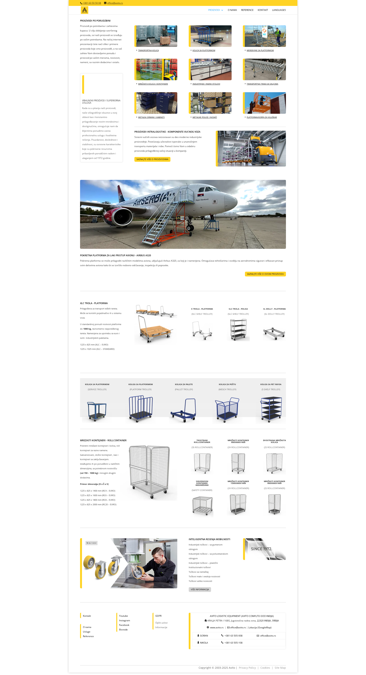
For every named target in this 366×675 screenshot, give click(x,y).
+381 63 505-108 (233, 642)
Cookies (265, 667)
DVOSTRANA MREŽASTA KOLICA (274, 441)
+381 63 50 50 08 (92, 3)
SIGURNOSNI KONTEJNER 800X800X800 (202, 483)
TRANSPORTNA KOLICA (148, 50)
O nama (232, 10)
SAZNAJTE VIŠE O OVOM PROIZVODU (265, 273)
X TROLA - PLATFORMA (202, 308)
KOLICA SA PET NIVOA (270, 384)
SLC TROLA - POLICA (238, 308)
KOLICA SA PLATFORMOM (204, 50)
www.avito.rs (217, 627)
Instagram (124, 620)
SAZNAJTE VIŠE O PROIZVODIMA (152, 159)
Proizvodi (214, 10)
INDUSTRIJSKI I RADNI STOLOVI (206, 83)
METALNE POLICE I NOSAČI (205, 117)
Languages (279, 10)
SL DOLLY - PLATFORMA (274, 308)
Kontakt (263, 10)
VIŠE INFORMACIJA (200, 589)
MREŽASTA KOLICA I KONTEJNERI (153, 83)
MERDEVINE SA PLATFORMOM (260, 50)
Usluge (86, 631)
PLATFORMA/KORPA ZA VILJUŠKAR (262, 117)
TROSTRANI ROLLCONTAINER (202, 441)
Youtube (123, 615)
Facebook (124, 625)
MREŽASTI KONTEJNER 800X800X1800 (238, 441)
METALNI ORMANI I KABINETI (151, 117)
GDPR (158, 615)
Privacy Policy (247, 667)
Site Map (280, 667)
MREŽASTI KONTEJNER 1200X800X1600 (238, 482)
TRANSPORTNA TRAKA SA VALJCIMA (262, 83)
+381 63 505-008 (233, 635)
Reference (247, 10)
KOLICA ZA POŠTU (227, 384)
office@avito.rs (238, 627)
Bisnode (123, 629)
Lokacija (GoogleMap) (259, 627)
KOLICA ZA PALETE (184, 384)
